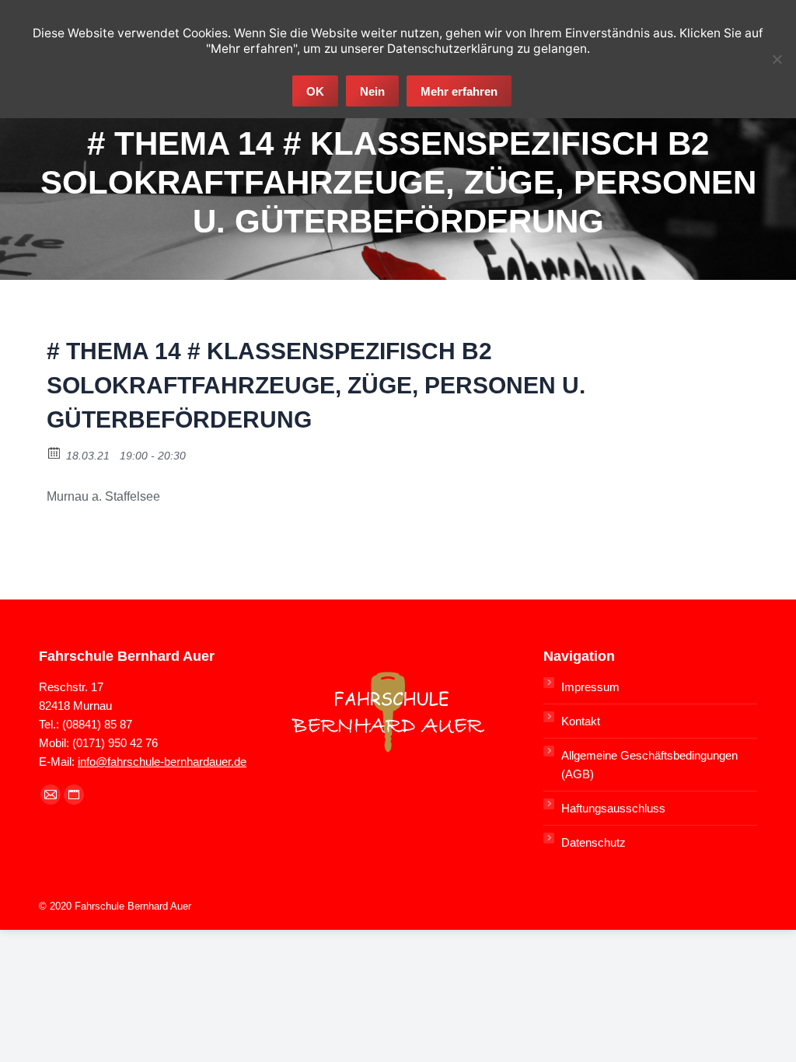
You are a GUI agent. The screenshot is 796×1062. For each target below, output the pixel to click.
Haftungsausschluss (613, 808)
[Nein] (776, 59)
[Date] (55, 452)
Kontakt (580, 721)
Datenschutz (593, 842)
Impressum (590, 686)
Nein (372, 91)
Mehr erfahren (459, 91)
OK (315, 91)
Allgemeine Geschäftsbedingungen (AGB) (649, 765)
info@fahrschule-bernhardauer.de (162, 761)
